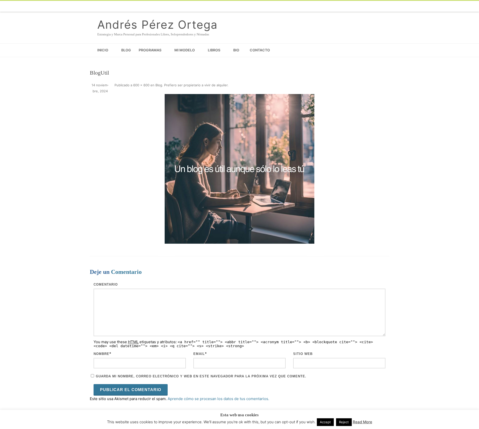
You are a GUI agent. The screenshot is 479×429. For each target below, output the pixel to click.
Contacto (260, 50)
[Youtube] (344, 6)
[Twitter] (314, 6)
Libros (214, 50)
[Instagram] (354, 6)
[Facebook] (304, 6)
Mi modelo (184, 50)
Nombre (101, 353)
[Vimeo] (334, 6)
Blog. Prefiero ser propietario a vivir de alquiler (191, 85)
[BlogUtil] (239, 169)
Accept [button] (325, 422)
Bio (236, 50)
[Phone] (294, 6)
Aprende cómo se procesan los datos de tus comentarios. (218, 398)
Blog (126, 50)
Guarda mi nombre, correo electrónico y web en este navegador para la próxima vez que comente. (201, 376)
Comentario (106, 284)
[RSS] (384, 6)
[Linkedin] (364, 6)
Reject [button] (344, 422)
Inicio (102, 50)
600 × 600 (141, 85)
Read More (362, 422)
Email (199, 353)
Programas (150, 50)
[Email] (374, 6)
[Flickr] (324, 6)
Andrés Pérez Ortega (157, 24)
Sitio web (303, 353)
